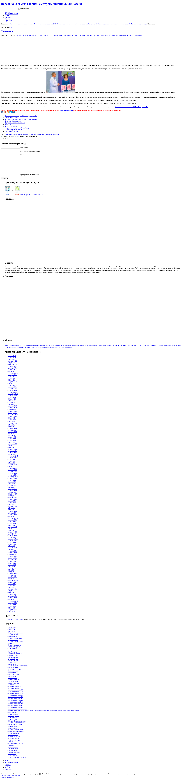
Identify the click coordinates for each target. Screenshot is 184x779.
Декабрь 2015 (12, 492)
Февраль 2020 (12, 406)
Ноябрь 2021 (12, 369)
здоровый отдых (13, 660)
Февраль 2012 (12, 572)
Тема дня (11, 745)
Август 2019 (12, 416)
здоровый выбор (13, 657)
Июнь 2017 (12, 461)
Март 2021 (11, 383)
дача (9, 650)
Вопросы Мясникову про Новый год (17, 128)
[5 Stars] (25, 136)
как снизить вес (136, 345)
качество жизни (13, 674)
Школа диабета (13, 755)
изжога (96, 345)
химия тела (12, 754)
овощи (163, 345)
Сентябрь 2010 (13, 601)
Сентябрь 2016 (13, 477)
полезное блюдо (14, 347)
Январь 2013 (12, 553)
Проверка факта (13, 717)
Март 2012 (11, 570)
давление (69, 345)
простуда (28, 347)
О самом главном (15, 24)
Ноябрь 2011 (12, 577)
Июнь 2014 (12, 523)
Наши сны (8, 124)
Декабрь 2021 (12, 368)
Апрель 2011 (12, 589)
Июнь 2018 (12, 440)
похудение (21, 347)
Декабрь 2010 (12, 596)
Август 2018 (12, 437)
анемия (12, 345)
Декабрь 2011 (12, 575)
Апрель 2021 (12, 382)
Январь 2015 (12, 511)
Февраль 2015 (12, 509)
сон (48, 347)
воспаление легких (11, 134)
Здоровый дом (13, 659)
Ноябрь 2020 (12, 390)
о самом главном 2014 (15, 693)
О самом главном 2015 (15, 695)
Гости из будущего (14, 647)
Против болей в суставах (16, 723)
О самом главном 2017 (15, 698)
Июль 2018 (12, 439)
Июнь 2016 (12, 482)
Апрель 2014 (12, 527)
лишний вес (154, 345)
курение (147, 345)
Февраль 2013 (12, 551)
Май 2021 (11, 380)
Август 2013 (12, 540)
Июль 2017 (12, 459)
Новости (11, 685)
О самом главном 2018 (15, 700)
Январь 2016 (12, 490)
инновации (12, 664)
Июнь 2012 (12, 565)
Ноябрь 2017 (12, 452)
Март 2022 (11, 363)
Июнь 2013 (12, 544)
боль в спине (24, 345)
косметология (12, 678)
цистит (76, 347)
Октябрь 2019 (12, 413)
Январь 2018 (12, 449)
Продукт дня (12, 719)
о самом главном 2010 (15, 686)
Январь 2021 (12, 387)
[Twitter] (10, 112)
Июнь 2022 (12, 357)
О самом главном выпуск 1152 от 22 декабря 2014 (21, 116)
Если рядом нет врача (15, 653)
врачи (10, 643)
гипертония (50, 345)
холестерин (68, 347)
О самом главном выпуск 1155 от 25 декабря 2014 (21, 119)
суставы (56, 347)
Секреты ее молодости (15, 729)
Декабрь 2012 (12, 554)
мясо (160, 345)
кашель (20, 134)
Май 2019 (11, 421)
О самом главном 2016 (15, 697)
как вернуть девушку (7, 777)
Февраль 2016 (12, 489)
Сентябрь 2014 (13, 518)
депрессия (74, 345)
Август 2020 (12, 395)
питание (7, 347)
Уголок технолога (14, 752)
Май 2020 (11, 401)
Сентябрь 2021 (13, 373)
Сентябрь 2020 (13, 394)
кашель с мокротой (29, 134)
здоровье (89, 345)
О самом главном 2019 (15, 702)
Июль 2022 (12, 356)
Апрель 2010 (12, 610)
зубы (92, 345)
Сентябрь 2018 (13, 435)
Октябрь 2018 (12, 433)
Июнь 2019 (12, 420)
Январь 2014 (12, 532)
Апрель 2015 (12, 506)
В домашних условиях (15, 633)
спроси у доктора (14, 740)
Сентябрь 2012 (13, 559)
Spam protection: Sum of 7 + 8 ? (30, 174)
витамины (37, 345)
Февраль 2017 (12, 468)
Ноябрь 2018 (12, 432)
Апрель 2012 (12, 568)
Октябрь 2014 (12, 516)
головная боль (59, 345)
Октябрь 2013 (12, 537)
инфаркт (112, 345)
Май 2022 (11, 359)
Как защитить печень (11, 117)
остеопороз (173, 345)
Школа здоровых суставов (17, 757)
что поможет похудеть (83, 347)
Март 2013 (11, 549)
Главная (7, 12)
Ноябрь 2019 (12, 411)
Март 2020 (11, 404)
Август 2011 (12, 582)
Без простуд (12, 628)
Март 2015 (11, 508)
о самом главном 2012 (15, 690)
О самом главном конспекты (66, 24)
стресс (51, 347)
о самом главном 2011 (15, 688)
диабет (79, 345)
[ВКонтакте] (2, 112)
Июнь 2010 (12, 606)
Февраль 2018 (12, 447)
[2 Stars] (9, 136)
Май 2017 (11, 463)
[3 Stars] (14, 136)
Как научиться (13, 671)
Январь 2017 (12, 470)
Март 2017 (11, 466)
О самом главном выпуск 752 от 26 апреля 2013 (131, 107)
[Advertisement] (17, 49)
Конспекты (37, 24)
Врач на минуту (13, 640)
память (179, 345)
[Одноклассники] (8, 112)
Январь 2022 (12, 366)
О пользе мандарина (11, 126)
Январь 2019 (12, 428)
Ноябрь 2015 (12, 494)
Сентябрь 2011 (13, 580)
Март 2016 (11, 487)
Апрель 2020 (12, 402)
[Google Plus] (5, 112)
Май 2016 (11, 483)
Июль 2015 (12, 501)
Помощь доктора (13, 716)
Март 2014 (11, 528)
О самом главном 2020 (15, 704)
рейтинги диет (13, 726)
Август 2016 (12, 478)
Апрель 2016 (12, 485)
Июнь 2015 (12, 502)
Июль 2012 (12, 563)
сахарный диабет (39, 347)
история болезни (27, 24)
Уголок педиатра (13, 750)
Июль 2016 (12, 480)
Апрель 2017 (12, 464)
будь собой (11, 631)
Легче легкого (13, 681)
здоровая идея (13, 655)
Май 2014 (11, 525)
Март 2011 (11, 591)
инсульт (106, 345)
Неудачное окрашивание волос (15, 123)
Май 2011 (11, 587)
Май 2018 (11, 442)
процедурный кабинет (15, 724)
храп (73, 347)
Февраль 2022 (12, 364)
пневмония (40, 134)
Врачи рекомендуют (15, 645)
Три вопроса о (13, 748)
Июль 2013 (12, 542)
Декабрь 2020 (12, 388)
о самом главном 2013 (49, 24)
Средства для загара (11, 131)
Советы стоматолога (15, 736)
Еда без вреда (12, 652)
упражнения (61, 347)
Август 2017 (12, 458)
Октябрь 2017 (12, 454)
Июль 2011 (12, 584)
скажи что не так (13, 733)
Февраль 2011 (12, 592)
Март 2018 (11, 445)
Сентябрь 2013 (13, 539)
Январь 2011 (12, 594)
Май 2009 (11, 611)
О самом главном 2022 (15, 707)
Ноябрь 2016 (12, 473)
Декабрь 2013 (12, 534)
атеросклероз (17, 345)
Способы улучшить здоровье (14, 129)
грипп (65, 345)
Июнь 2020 (12, 399)
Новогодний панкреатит (13, 121)
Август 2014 (12, 520)
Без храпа (11, 629)
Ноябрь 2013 (12, 535)
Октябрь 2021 (12, 371)
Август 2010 (12, 603)
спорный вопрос (13, 738)
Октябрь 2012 (12, 558)
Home (6, 760)
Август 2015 (12, 499)
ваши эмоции (12, 636)
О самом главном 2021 (15, 705)
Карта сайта (8, 20)
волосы (43, 345)
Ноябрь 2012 (12, 556)
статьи (10, 742)
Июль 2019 (12, 418)
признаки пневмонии (52, 134)
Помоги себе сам (13, 714)
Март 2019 (11, 425)
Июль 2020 (12, 397)
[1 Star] (3, 136)
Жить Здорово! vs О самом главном (31, 195)
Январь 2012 (12, 573)
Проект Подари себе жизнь (17, 721)
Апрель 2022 (12, 361)
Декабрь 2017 (12, 451)
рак (33, 347)
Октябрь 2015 (12, 496)
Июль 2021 (12, 376)
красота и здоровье (14, 679)
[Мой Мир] (13, 112)
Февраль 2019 (12, 426)
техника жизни (13, 747)
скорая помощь (13, 735)
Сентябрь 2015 (13, 497)
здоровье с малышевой (15, 619)
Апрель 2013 (12, 547)
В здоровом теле (13, 634)
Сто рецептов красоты (15, 743)
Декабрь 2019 (12, 409)
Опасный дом (12, 712)
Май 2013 (11, 546)
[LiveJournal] (16, 112)
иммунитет (101, 345)
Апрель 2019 (12, 423)
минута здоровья (13, 683)
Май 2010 (11, 608)
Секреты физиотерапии (16, 731)
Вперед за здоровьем (15, 638)
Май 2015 (11, 504)
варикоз (30, 345)
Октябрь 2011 (12, 578)
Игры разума (12, 662)
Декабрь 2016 (12, 471)
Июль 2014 (12, 521)
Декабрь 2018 (12, 430)
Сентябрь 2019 (13, 414)
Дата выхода (12, 648)
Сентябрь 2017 (13, 456)
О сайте (7, 19)
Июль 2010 (12, 604)
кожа (144, 345)
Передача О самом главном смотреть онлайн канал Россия (41, 3)
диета (84, 345)
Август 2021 (12, 375)
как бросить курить (14, 669)
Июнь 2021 (12, 378)
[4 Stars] (20, 136)
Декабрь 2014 (12, 513)
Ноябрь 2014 (12, 515)
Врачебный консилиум (15, 641)
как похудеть (122, 344)
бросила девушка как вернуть (10, 775)
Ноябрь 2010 (12, 597)
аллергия (7, 345)
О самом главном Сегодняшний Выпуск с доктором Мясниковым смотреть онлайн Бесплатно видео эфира (111, 24)
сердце (45, 347)
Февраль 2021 (12, 385)
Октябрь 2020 (12, 392)
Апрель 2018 (12, 444)
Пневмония (7, 31)
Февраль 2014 (12, 530)
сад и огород (12, 728)
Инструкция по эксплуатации (18, 666)
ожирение (167, 345)
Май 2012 (11, 566)
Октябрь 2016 (12, 475)
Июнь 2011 (12, 585)
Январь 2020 (12, 407)
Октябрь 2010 (12, 599)
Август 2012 (12, 561)
